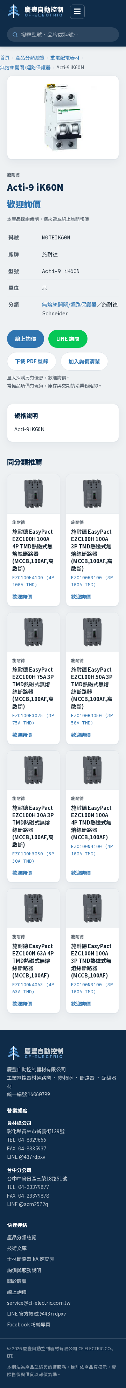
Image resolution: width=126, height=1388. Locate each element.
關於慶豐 (17, 1280)
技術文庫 (17, 1248)
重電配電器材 (65, 57)
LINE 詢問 (67, 338)
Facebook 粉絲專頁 (28, 1324)
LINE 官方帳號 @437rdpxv (36, 1313)
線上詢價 (25, 338)
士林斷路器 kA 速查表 (30, 1258)
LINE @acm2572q (27, 1203)
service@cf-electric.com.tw (38, 1302)
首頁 (5, 57)
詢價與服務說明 (24, 1270)
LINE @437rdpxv (26, 1156)
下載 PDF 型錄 (31, 361)
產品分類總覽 (30, 57)
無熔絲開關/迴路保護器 (25, 67)
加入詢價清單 (84, 361)
